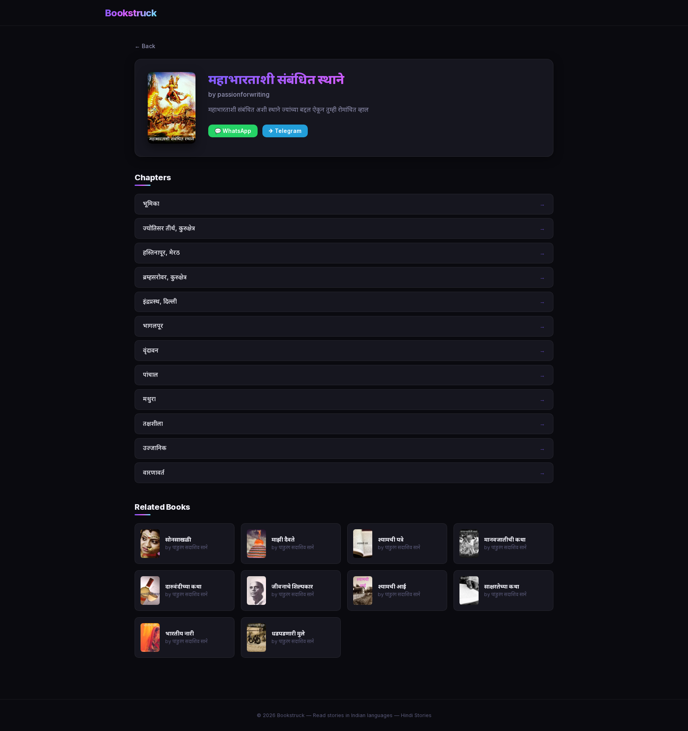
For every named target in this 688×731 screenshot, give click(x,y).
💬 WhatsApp (233, 131)
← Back (145, 46)
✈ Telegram (285, 131)
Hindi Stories (416, 715)
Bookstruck (130, 13)
